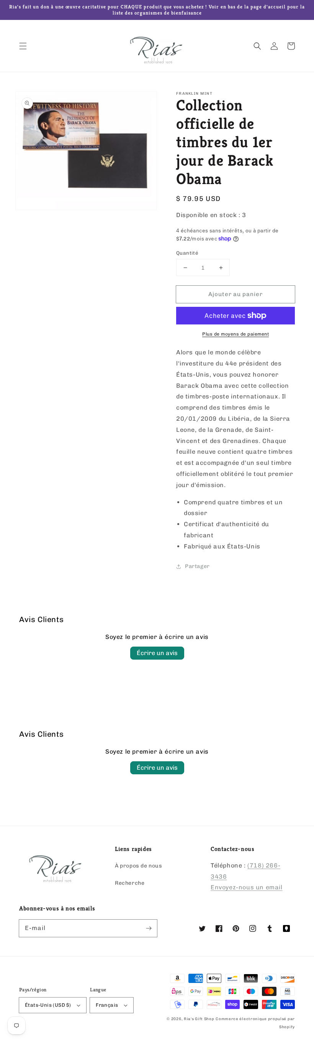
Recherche (129, 883)
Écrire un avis (157, 653)
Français (107, 1005)
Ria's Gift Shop (199, 1019)
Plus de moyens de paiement (235, 334)
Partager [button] (197, 566)
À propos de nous (138, 866)
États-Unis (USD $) (48, 1005)
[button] (23, 46)
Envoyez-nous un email (247, 887)
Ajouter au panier (235, 294)
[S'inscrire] (148, 928)
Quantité (187, 253)
